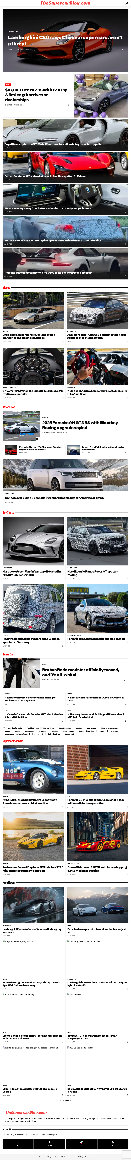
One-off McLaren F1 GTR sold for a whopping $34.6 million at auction (97, 869)
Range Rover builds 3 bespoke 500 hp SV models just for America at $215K (54, 498)
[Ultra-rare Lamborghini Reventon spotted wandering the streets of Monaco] (33, 310)
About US (7, 1129)
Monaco (5, 331)
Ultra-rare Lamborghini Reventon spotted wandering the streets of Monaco (29, 336)
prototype (91, 728)
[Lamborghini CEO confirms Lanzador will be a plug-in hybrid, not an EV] (97, 958)
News (8, 84)
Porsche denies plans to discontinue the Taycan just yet (96, 931)
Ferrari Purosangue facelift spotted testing (96, 639)
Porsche (45, 417)
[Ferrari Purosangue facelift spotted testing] (97, 608)
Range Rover (9, 493)
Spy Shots (8, 512)
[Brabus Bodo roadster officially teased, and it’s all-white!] (21, 673)
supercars (29, 731)
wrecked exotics (86, 731)
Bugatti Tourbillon (10, 387)
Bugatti (70, 710)
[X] (49, 1144)
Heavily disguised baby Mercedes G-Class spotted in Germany (31, 640)
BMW (4, 1032)
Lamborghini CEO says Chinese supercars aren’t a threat (65, 40)
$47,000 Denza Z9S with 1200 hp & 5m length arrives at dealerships (36, 94)
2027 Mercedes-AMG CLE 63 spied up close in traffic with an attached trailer (52, 240)
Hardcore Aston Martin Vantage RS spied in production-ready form (32, 573)
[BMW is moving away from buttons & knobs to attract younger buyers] (65, 199)
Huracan (54, 731)
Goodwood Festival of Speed (17, 734)
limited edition (54, 734)
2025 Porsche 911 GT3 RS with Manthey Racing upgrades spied (80, 425)
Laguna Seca (71, 387)
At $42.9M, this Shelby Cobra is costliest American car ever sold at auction (30, 801)
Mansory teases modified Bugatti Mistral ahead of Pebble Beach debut (95, 716)
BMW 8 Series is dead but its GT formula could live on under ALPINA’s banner (32, 1037)
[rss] (112, 1144)
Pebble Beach (33, 728)
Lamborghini (13, 31)
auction (79, 728)
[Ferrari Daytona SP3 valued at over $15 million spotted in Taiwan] (65, 167)
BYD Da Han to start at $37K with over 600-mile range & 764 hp (97, 1090)
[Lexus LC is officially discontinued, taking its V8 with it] (73, 450)
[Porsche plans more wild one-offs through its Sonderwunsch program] (65, 263)
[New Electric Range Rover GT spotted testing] (97, 541)
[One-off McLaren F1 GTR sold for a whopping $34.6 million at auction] (97, 836)
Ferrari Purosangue (74, 635)
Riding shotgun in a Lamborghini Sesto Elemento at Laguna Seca (97, 392)
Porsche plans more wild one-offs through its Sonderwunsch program (48, 272)
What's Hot (9, 407)
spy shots (114, 731)
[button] (5, 3)
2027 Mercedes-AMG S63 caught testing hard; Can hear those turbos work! (96, 336)
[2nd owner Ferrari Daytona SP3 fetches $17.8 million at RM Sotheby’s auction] (33, 836)
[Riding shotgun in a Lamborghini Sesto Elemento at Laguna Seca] (97, 366)
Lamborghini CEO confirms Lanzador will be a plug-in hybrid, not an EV (97, 984)
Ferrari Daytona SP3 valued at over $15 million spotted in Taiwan (45, 176)
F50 (68, 796)
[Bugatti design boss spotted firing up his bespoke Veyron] (33, 1064)
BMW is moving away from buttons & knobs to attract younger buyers (47, 208)
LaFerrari (38, 734)
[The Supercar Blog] (65, 3)
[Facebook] (18, 1144)
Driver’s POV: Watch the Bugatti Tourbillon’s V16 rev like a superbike (33, 392)
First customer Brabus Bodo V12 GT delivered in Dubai (95, 699)
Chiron (7, 731)
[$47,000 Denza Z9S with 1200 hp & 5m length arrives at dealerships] (101, 96)
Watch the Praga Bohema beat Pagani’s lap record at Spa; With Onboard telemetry (32, 984)
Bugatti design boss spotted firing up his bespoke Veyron (30, 1090)
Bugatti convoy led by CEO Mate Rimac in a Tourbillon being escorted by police (53, 144)
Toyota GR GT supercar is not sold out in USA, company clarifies (92, 1037)
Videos (6, 287)
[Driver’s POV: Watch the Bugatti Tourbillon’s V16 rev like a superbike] (33, 366)
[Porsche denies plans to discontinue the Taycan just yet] (97, 905)
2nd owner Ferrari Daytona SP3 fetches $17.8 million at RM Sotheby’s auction (33, 869)
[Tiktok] (81, 1144)
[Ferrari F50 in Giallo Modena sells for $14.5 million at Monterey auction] (97, 769)
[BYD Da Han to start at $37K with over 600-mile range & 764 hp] (97, 1064)
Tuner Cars (9, 654)
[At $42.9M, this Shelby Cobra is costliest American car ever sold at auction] (33, 769)
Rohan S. (12, 49)
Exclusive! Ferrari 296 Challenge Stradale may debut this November (40, 448)
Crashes (42, 731)
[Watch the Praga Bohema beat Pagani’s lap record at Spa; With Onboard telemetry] (33, 958)
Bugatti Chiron (65, 728)
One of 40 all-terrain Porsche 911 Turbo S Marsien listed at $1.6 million (34, 716)
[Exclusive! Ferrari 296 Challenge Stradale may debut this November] (11, 450)
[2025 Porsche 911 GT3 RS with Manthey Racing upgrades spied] (21, 426)
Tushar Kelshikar (49, 433)
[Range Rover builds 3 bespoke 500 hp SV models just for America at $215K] (65, 475)
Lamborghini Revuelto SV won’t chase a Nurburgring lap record (32, 931)
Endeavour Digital (70, 1157)
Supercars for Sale (13, 741)
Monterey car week (109, 728)
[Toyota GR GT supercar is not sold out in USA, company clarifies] (97, 1011)
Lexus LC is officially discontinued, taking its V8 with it (103, 448)
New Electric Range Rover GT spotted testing (92, 573)
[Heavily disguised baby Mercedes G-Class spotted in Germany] (33, 608)
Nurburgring (71, 331)
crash (17, 731)
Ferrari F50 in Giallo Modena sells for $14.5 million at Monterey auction (95, 801)
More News (8, 882)
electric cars (72, 568)
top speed (69, 734)
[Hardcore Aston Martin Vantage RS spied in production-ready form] (33, 541)
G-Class (5, 635)
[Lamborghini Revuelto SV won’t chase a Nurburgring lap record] (33, 905)
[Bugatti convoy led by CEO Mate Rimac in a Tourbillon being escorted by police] (65, 135)
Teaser (101, 731)
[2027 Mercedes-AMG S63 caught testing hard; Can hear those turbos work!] (97, 310)
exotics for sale (15, 728)
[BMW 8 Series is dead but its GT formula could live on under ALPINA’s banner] (33, 1011)
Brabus (44, 665)
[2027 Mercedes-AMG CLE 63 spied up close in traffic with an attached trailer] (65, 231)
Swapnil (46, 680)
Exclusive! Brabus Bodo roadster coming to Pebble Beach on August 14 (30, 699)
